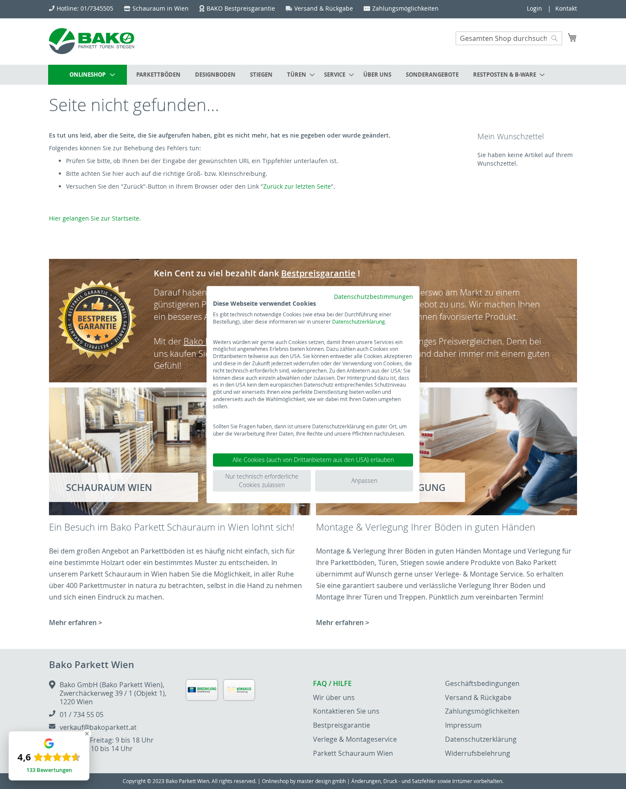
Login (534, 8)
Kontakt (566, 8)
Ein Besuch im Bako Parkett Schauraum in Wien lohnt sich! (171, 527)
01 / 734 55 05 (81, 714)
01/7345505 (96, 8)
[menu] (313, 75)
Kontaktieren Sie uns (346, 711)
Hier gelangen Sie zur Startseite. (95, 218)
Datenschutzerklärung (358, 321)
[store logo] (91, 41)
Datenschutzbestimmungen (373, 296)
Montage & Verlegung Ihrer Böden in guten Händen (425, 527)
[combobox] (509, 38)
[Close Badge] (87, 733)
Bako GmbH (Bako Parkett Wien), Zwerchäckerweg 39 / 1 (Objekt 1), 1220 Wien (113, 693)
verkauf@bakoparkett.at (98, 727)
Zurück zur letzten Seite (297, 186)
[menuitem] (87, 75)
